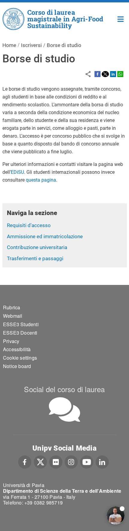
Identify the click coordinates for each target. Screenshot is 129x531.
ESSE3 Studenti (21, 324)
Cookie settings (20, 357)
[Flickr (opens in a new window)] (55, 461)
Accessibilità (17, 349)
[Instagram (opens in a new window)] (71, 461)
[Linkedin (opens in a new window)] (102, 461)
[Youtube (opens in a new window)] (86, 461)
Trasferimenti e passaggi (35, 258)
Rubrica (11, 307)
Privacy (11, 341)
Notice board (17, 366)
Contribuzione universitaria (37, 247)
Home (120, 18)
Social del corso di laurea (64, 389)
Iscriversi (31, 45)
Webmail (12, 315)
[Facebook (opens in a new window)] (25, 461)
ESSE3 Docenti (20, 332)
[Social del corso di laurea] (64, 409)
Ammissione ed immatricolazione (45, 236)
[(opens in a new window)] (97, 74)
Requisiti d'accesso (29, 225)
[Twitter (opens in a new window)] (40, 461)
